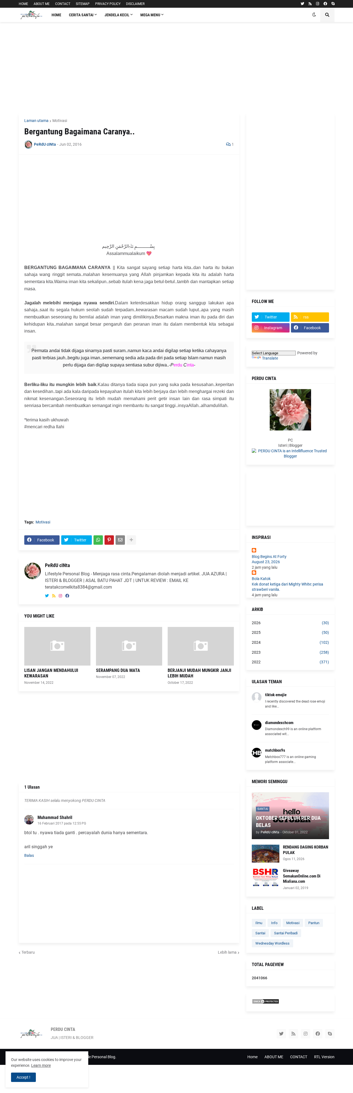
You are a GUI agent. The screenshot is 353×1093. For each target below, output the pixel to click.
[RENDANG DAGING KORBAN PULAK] (265, 854)
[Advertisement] (177, 67)
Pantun (313, 923)
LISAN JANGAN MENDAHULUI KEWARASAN (51, 673)
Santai (260, 933)
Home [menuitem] (56, 15)
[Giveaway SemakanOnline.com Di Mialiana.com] (265, 877)
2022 (290, 662)
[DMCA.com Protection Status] (265, 1003)
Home (252, 1057)
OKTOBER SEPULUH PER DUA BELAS (288, 821)
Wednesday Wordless (272, 943)
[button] (314, 15)
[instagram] (317, 4)
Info (274, 923)
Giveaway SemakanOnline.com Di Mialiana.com (301, 876)
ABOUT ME (42, 4)
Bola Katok (261, 578)
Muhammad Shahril (55, 817)
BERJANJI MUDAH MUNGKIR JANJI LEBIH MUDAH (199, 673)
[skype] (333, 4)
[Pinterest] (109, 540)
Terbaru (28, 952)
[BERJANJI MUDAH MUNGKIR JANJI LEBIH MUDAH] (201, 646)
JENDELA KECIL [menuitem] (117, 15)
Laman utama (36, 121)
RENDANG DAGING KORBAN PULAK (305, 850)
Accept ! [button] (23, 1077)
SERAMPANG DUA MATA (118, 670)
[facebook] (325, 4)
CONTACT (62, 4)
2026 (290, 623)
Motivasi (59, 121)
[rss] (310, 4)
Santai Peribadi (286, 933)
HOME (23, 4)
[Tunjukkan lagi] (131, 540)
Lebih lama (227, 952)
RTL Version (324, 1057)
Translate (270, 358)
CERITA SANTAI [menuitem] (81, 15)
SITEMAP (83, 4)
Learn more (41, 1065)
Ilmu (258, 923)
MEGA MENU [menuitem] (150, 15)
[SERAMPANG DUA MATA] (129, 646)
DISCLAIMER (135, 4)
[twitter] (302, 4)
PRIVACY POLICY (108, 4)
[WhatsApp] (98, 540)
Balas (29, 855)
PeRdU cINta (57, 565)
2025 (290, 632)
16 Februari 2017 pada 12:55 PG (62, 823)
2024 (290, 642)
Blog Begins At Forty (269, 556)
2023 (290, 652)
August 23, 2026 (266, 562)
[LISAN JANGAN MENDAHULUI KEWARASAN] (57, 646)
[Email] (120, 540)
